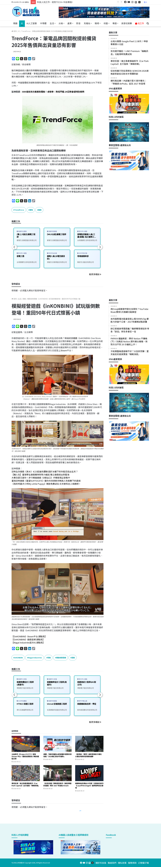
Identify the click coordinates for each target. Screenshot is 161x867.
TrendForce (19, 210)
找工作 (140, 23)
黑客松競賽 (126, 23)
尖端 (61, 23)
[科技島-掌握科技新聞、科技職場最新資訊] (26, 11)
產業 (69, 23)
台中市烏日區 (82, 253)
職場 (97, 23)
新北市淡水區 (52, 253)
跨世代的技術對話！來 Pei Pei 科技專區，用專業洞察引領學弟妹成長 (69, 2)
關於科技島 (101, 862)
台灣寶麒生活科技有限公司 (27, 262)
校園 (106, 23)
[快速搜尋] (147, 23)
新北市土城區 (22, 253)
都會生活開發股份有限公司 (27, 240)
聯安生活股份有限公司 (85, 262)
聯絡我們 (112, 862)
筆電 (31, 210)
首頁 (15, 31)
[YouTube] (129, 2)
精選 (15, 23)
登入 (145, 2)
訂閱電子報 (143, 862)
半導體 (43, 23)
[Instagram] (132, 2)
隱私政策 (122, 862)
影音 (78, 23)
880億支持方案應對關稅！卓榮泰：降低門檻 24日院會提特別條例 (53, 91)
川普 (26, 70)
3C (22, 23)
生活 (52, 23)
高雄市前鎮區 (52, 231)
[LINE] (136, 2)
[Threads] (139, 2)
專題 (114, 23)
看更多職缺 (94, 274)
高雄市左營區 (22, 231)
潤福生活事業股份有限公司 (57, 262)
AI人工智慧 (32, 23)
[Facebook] (125, 2)
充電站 (87, 23)
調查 (29, 73)
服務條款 (132, 862)
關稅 (37, 70)
